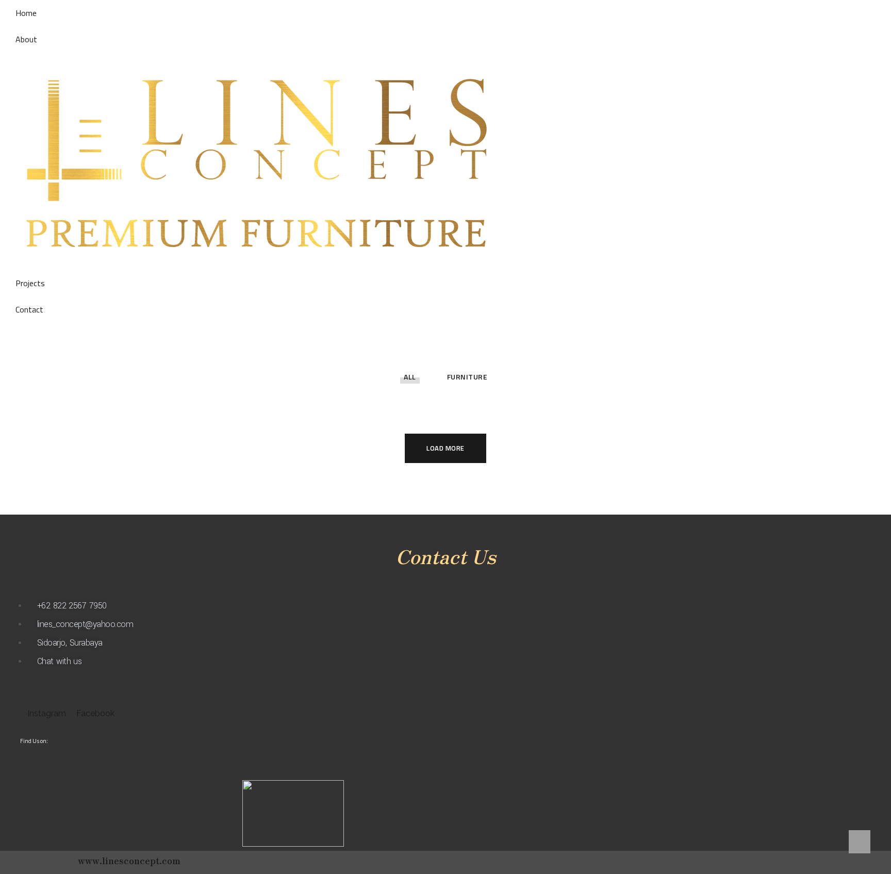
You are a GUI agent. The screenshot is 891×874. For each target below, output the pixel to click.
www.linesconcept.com (129, 860)
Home (26, 13)
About (26, 39)
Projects (30, 283)
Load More (445, 448)
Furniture (467, 376)
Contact (29, 309)
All (410, 376)
